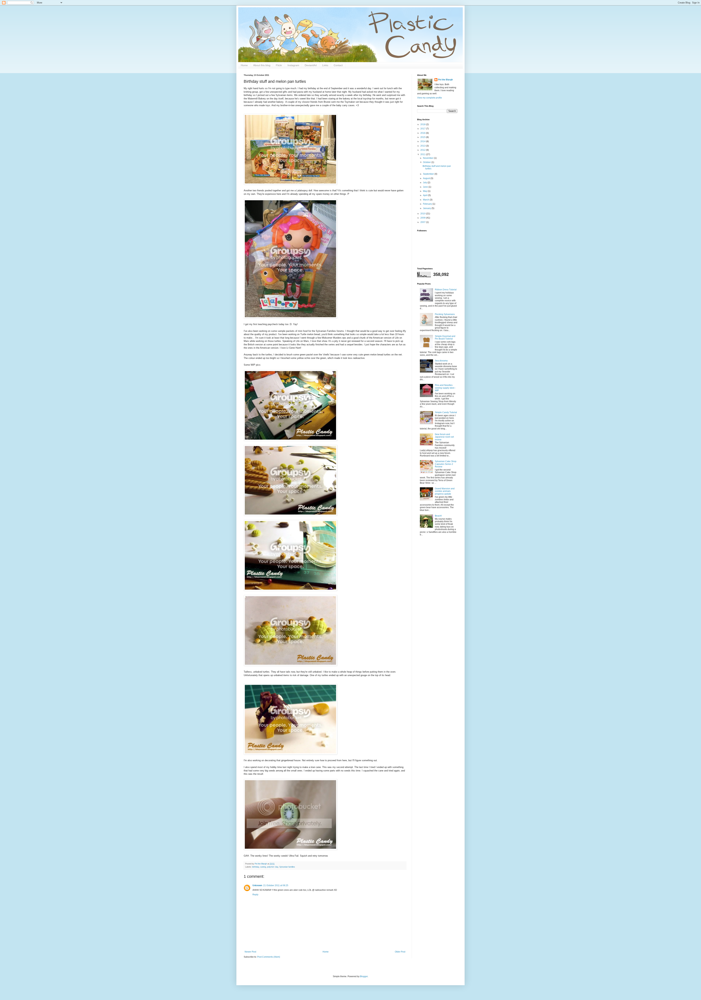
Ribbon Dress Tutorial (446, 289)
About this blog (261, 65)
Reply (255, 894)
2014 (423, 141)
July (425, 182)
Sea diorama (441, 360)
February (427, 204)
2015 (423, 137)
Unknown (257, 885)
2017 (423, 128)
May (425, 191)
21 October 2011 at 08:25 (275, 885)
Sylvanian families (287, 867)
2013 (423, 146)
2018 (423, 124)
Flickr (279, 65)
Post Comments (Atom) (268, 957)
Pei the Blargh (445, 79)
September (428, 174)
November (428, 158)
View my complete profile (429, 97)
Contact (338, 65)
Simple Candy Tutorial (446, 412)
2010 (423, 213)
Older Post (400, 951)
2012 (423, 150)
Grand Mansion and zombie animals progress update (445, 491)
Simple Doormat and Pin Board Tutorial (445, 337)
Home (244, 65)
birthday (255, 867)
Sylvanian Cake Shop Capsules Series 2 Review (445, 464)
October (427, 162)
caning (263, 867)
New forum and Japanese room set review (444, 437)
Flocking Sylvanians (445, 314)
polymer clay (272, 867)
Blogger (364, 976)
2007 (423, 222)
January (427, 208)
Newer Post (250, 951)
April (425, 195)
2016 (423, 133)
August (426, 178)
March (426, 199)
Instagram (293, 65)
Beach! (438, 516)
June (425, 187)
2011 (423, 154)
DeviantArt (311, 65)
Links (325, 65)
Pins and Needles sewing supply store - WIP (445, 388)
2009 (423, 218)
